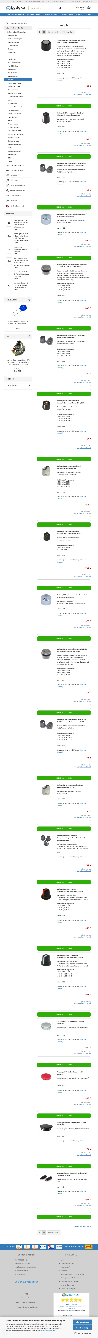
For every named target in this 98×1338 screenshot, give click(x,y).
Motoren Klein (12, 103)
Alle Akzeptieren (82, 1322)
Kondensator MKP (14, 86)
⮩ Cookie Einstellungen (67, 1288)
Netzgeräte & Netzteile (17, 190)
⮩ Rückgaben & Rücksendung (26, 1302)
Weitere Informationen (82, 1333)
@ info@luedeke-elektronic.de (25, 1267)
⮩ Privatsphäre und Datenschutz (70, 1278)
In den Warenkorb (64, 106)
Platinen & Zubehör (14, 114)
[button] (39, 32)
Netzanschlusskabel (15, 107)
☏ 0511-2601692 (21, 1260)
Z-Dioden (11, 158)
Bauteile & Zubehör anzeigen (16, 32)
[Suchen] (60, 8)
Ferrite (10, 56)
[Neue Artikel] (29, 300)
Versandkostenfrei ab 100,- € (56, 1)
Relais (10, 120)
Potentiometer (12, 117)
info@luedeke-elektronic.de (35, 1)
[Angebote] (29, 336)
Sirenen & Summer (14, 137)
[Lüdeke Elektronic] (15, 8)
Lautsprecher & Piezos (15, 97)
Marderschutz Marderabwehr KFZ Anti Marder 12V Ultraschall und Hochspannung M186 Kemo (18, 362)
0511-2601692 (17, 1)
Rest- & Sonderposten (17, 206)
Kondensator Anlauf (14, 83)
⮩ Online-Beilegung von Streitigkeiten (71, 1274)
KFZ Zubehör (14, 180)
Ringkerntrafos (13, 124)
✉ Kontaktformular (21, 1271)
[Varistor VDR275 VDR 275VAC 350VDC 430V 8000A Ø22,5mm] (18, 311)
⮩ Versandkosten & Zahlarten (69, 1281)
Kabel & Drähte (13, 66)
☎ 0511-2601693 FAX (22, 1263)
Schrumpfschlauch (14, 131)
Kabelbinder (12, 69)
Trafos (10, 148)
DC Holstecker (13, 45)
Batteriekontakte (13, 42)
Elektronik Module (67, 15)
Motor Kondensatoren (17, 185)
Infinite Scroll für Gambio (82, 1227)
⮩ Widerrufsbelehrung (66, 1285)
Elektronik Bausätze (50, 15)
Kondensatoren (13, 90)
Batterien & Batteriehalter (15, 15)
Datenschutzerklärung (48, 1331)
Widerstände (12, 154)
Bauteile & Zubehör (33, 15)
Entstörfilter (12, 52)
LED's (10, 100)
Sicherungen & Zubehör (16, 134)
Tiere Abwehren (15, 195)
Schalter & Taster (13, 127)
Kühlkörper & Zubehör (15, 93)
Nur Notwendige (82, 1328)
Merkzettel (88, 1)
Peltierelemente (13, 110)
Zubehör (11, 161)
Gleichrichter (12, 59)
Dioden (10, 49)
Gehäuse (79, 15)
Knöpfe (10, 80)
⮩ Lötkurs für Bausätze (27, 1298)
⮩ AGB (61, 1260)
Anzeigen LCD (12, 35)
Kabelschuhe (12, 73)
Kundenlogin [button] (75, 1)
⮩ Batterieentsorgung (66, 1263)
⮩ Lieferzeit (63, 1271)
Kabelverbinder (13, 76)
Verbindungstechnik (14, 151)
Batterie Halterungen (15, 39)
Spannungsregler (13, 141)
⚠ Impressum (20, 1274)
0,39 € (18, 328)
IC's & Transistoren (14, 63)
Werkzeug (13, 200)
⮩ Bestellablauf (64, 1267)
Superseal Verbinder (15, 144)
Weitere (88, 15)
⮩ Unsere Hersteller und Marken (27, 1307)
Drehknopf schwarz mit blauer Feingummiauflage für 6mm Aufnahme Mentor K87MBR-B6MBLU (72, 838)
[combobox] (54, 32)
